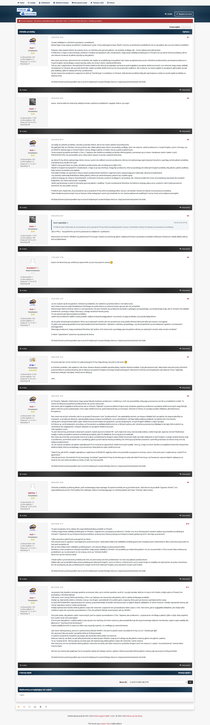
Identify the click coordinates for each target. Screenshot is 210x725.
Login (169, 14)
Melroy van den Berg (134, 716)
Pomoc (112, 3)
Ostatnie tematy (62, 3)
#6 (188, 298)
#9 (188, 482)
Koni (31, 48)
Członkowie (45, 3)
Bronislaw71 (32, 268)
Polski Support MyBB (101, 716)
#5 (188, 257)
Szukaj (32, 3)
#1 (188, 37)
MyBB (112, 716)
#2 (188, 98)
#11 (187, 587)
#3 (188, 139)
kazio (31, 109)
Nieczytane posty (80, 3)
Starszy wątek (25, 673)
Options (186, 32)
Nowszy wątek (184, 673)
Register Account (185, 14)
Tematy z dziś (98, 3)
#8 (188, 396)
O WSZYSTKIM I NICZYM (78, 21)
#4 (188, 216)
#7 (188, 357)
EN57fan (31, 493)
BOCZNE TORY (61, 21)
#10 (187, 524)
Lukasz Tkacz (106, 724)
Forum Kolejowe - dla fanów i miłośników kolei (37, 21)
